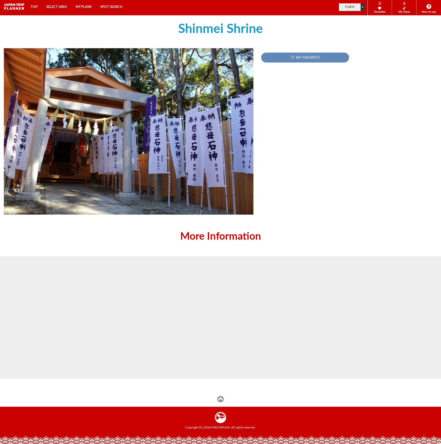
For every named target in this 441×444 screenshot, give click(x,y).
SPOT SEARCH (111, 7)
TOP (34, 7)
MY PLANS (84, 7)
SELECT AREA (56, 7)
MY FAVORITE (307, 57)
